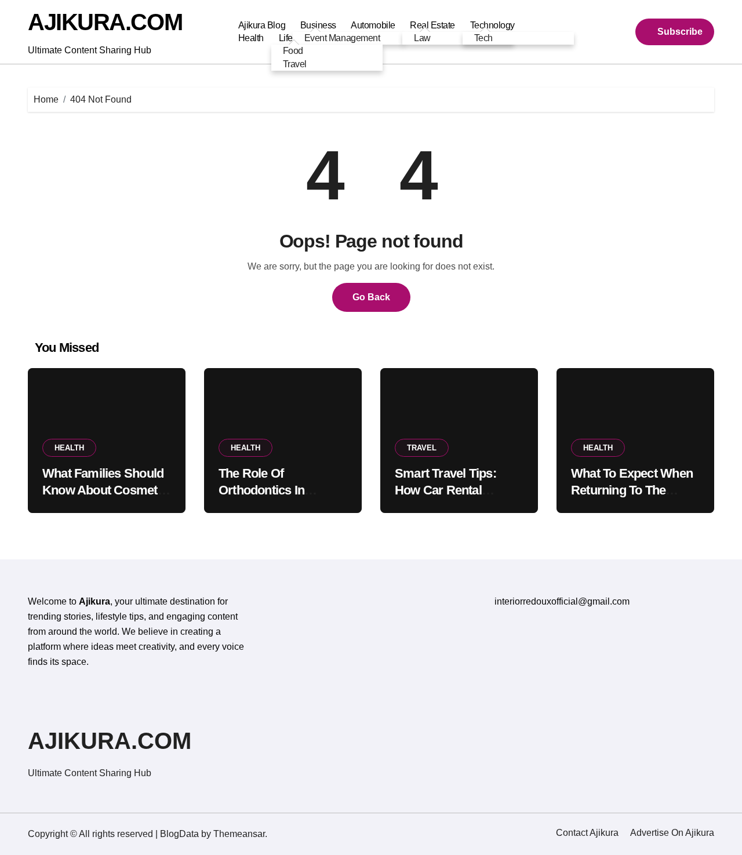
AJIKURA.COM (105, 22)
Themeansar (239, 834)
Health (251, 38)
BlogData (179, 834)
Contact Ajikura (587, 833)
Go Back (371, 297)
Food (293, 51)
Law (422, 38)
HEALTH (69, 447)
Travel (295, 64)
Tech (483, 38)
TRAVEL (422, 447)
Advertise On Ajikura (672, 833)
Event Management (342, 38)
